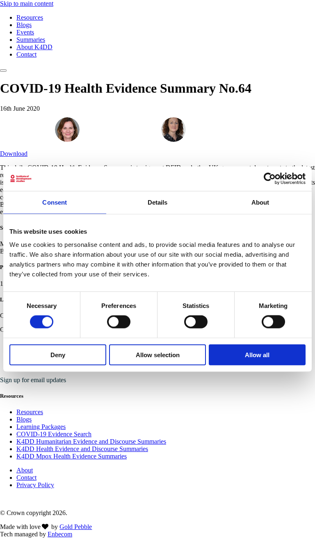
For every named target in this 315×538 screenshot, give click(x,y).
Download (13, 153)
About (24, 470)
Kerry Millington (108, 128)
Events (25, 32)
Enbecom (60, 534)
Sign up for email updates (33, 379)
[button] (3, 70)
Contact (26, 54)
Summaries (30, 39)
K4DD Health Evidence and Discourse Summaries (82, 448)
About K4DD (34, 46)
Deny (57, 354)
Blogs (24, 24)
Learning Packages (41, 426)
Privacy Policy (35, 484)
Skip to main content (26, 3)
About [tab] (260, 202)
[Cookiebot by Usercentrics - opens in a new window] (270, 179)
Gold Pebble (75, 526)
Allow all (257, 354)
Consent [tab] (54, 202)
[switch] (118, 321)
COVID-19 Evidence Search (53, 434)
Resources (29, 17)
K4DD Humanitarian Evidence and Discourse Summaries (91, 441)
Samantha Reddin (217, 128)
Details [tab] (158, 202)
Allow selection (158, 354)
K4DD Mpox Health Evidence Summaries (71, 456)
